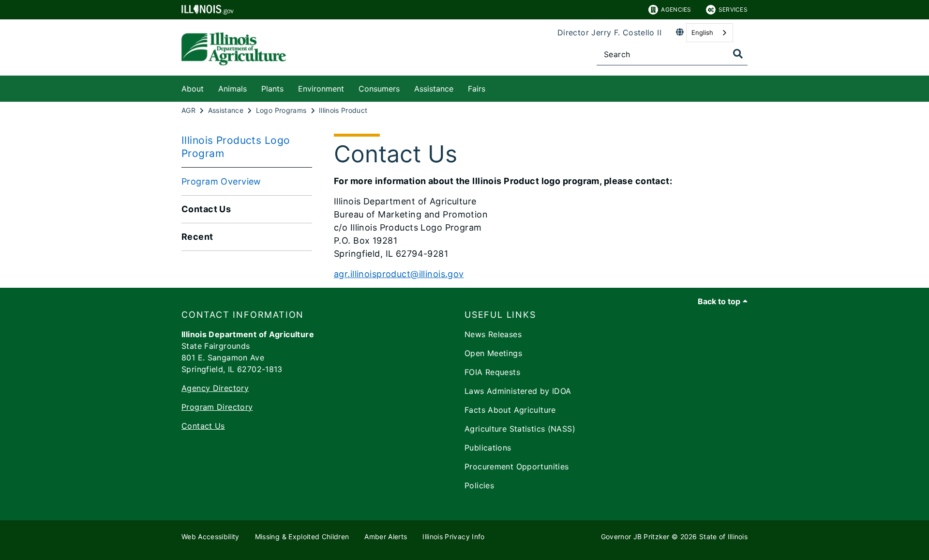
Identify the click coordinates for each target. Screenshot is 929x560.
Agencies (676, 9)
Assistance (433, 88)
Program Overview (221, 181)
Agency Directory (215, 388)
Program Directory (217, 407)
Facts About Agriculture (510, 410)
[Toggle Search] (738, 54)
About (192, 88)
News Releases (493, 334)
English (702, 32)
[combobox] (709, 32)
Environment (321, 88)
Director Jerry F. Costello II (609, 32)
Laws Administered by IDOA (517, 391)
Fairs (476, 88)
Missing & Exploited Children (302, 536)
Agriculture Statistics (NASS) (519, 429)
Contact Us (203, 426)
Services (733, 9)
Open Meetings (493, 353)
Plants (272, 88)
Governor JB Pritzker (635, 536)
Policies (479, 485)
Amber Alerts (385, 536)
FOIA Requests (492, 372)
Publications (487, 447)
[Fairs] (492, 87)
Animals (232, 88)
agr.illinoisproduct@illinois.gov (399, 274)
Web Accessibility (210, 536)
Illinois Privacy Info (453, 536)
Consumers (379, 88)
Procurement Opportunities (516, 466)
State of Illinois (723, 536)
